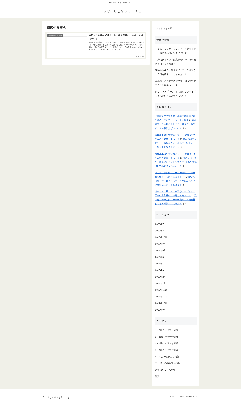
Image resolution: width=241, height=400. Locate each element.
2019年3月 (160, 230)
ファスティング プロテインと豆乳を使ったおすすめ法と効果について (175, 51)
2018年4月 (160, 263)
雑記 (157, 376)
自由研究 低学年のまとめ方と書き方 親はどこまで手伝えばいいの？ (176, 124)
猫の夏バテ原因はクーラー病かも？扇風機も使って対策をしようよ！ (176, 199)
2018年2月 (160, 277)
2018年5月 (160, 257)
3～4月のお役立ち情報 (166, 337)
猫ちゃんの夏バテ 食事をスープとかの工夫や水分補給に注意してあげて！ (176, 180)
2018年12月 (161, 237)
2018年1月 (160, 283)
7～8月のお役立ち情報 (166, 350)
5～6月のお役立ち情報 (166, 343)
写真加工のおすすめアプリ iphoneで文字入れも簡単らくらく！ (175, 83)
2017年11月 (161, 296)
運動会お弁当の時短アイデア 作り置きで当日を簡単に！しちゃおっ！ (175, 72)
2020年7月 (160, 224)
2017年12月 (161, 290)
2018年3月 (160, 270)
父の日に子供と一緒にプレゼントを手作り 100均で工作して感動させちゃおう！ (176, 162)
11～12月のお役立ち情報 (167, 363)
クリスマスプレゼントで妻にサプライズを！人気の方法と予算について (175, 93)
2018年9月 (160, 244)
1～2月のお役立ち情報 (166, 330)
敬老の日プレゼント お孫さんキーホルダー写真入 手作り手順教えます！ (176, 143)
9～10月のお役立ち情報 (167, 356)
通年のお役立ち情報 (165, 370)
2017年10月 (161, 303)
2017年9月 (160, 310)
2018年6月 (160, 250)
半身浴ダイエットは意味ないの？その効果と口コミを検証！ (175, 61)
